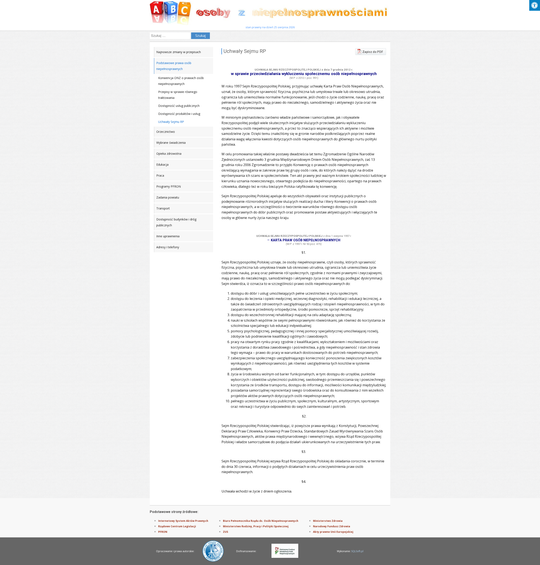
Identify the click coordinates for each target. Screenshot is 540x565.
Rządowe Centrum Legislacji (177, 526)
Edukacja (162, 164)
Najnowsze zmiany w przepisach (178, 52)
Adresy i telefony (167, 247)
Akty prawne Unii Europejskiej (333, 532)
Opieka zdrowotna (168, 154)
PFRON (162, 532)
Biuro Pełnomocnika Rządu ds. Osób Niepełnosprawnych (260, 521)
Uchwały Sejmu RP (171, 122)
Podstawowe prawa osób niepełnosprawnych (173, 66)
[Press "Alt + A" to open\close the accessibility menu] (534, 5)
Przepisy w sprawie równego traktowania (177, 95)
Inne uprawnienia (168, 236)
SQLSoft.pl (357, 551)
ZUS (225, 532)
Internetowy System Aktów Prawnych (183, 521)
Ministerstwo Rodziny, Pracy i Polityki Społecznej (256, 526)
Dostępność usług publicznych (179, 106)
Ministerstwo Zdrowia (328, 521)
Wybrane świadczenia (171, 143)
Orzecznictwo (165, 132)
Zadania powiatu (167, 197)
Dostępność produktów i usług (179, 114)
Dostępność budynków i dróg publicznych (176, 222)
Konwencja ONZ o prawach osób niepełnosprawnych (181, 81)
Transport (163, 208)
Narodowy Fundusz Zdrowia (331, 526)
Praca (160, 175)
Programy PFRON (168, 186)
